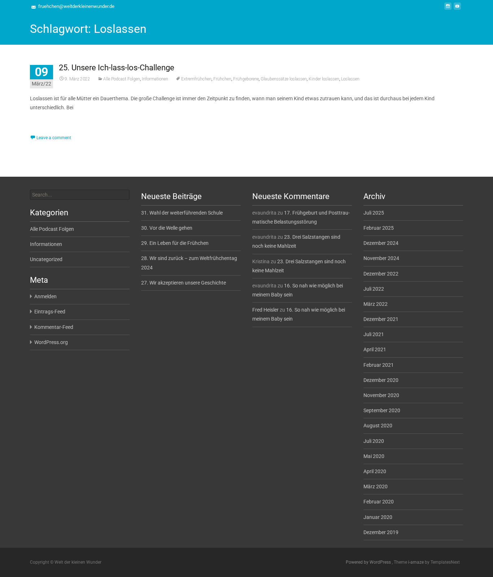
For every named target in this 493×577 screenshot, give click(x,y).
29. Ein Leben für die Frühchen (175, 243)
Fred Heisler (265, 310)
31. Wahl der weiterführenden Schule (182, 213)
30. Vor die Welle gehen (166, 228)
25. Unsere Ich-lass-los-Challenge (116, 67)
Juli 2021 (373, 334)
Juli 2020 (373, 441)
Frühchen (222, 79)
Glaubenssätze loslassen (284, 79)
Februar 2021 (378, 365)
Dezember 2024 (380, 243)
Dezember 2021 (380, 319)
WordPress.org (51, 342)
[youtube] (457, 9)
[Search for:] (80, 195)
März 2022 (375, 304)
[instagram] (447, 9)
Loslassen (350, 79)
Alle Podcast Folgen (121, 79)
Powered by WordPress (369, 562)
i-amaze (416, 562)
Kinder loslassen (324, 79)
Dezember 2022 (380, 274)
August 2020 (377, 425)
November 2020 (381, 395)
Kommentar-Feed (53, 327)
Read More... (45, 129)
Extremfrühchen (196, 79)
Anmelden (45, 296)
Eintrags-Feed (49, 311)
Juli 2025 (373, 213)
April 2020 (374, 471)
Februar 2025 (378, 228)
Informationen (155, 79)
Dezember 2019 (380, 532)
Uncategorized (46, 259)
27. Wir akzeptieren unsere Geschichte (183, 283)
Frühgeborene (246, 79)
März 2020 (375, 486)
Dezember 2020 (380, 380)
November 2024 (381, 258)
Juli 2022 (373, 289)
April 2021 (374, 349)
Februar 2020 (378, 502)
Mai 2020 (373, 456)
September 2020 (381, 410)
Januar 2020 (377, 517)
